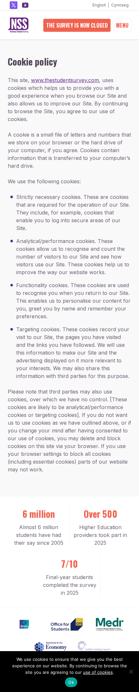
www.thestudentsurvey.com (65, 80)
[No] (131, 671)
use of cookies (98, 672)
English (99, 5)
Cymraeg (120, 5)
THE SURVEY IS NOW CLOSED (77, 25)
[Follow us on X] (13, 5)
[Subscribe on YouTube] (25, 5)
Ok (71, 682)
